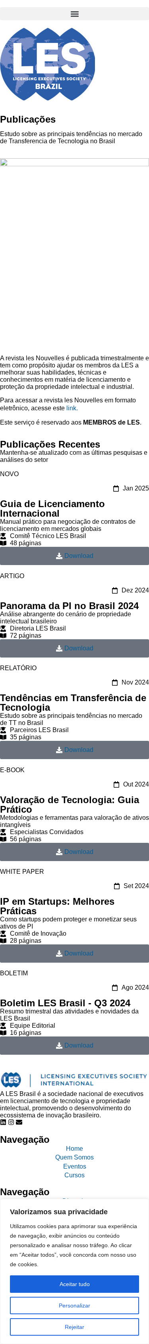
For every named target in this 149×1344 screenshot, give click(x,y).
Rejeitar (74, 1327)
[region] (74, 1271)
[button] (74, 13)
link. (71, 408)
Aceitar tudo (75, 1284)
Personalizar (74, 1305)
